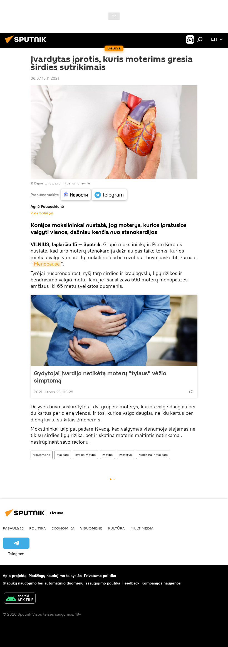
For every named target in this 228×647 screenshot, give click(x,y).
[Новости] (76, 194)
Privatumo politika (100, 575)
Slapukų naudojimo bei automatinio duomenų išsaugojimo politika (61, 583)
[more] (191, 391)
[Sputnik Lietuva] (27, 44)
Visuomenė (41, 455)
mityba (107, 455)
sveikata (63, 455)
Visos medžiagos (42, 213)
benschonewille (78, 183)
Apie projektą (14, 575)
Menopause (47, 264)
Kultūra (116, 528)
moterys (125, 455)
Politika (37, 528)
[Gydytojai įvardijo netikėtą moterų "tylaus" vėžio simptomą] (114, 330)
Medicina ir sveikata (153, 455)
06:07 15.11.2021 (45, 78)
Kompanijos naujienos (161, 583)
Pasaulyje (13, 528)
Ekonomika (63, 528)
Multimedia (141, 528)
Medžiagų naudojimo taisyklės (55, 575)
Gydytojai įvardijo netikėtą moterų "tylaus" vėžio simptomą (100, 376)
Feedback (130, 583)
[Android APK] (20, 599)
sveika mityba (85, 455)
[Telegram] (109, 194)
